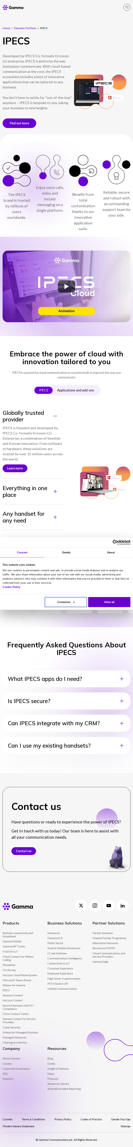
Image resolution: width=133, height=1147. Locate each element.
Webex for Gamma (14, 985)
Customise (63, 601)
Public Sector (55, 943)
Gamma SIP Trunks (14, 946)
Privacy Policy (62, 1119)
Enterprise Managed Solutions (20, 1032)
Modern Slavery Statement (18, 1126)
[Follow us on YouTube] (109, 906)
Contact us (24, 851)
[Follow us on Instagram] (95, 906)
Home (6, 28)
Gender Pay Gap (120, 1119)
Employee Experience (60, 973)
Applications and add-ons (75, 390)
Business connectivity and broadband (18, 934)
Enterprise (53, 933)
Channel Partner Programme (109, 938)
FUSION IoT (10, 951)
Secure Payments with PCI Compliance (18, 1007)
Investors (8, 1078)
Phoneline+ (9, 964)
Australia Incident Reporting (64, 1088)
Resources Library (58, 1083)
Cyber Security (11, 1027)
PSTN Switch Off (57, 983)
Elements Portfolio (25, 28)
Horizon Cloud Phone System (20, 975)
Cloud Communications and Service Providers (108, 955)
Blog (50, 1058)
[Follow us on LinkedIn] (123, 906)
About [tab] (111, 552)
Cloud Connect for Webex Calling (18, 958)
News (50, 1073)
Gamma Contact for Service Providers (19, 1020)
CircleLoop (9, 969)
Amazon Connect (13, 995)
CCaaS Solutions (57, 953)
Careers (7, 1063)
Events (51, 1063)
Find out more (19, 123)
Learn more (15, 468)
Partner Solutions (102, 933)
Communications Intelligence (64, 958)
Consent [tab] (22, 552)
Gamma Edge (100, 961)
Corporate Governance (16, 1068)
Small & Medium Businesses (63, 948)
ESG (5, 1073)
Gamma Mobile (12, 941)
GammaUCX (55, 938)
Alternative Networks (105, 943)
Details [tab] (66, 552)
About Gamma (11, 1058)
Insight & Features (58, 1068)
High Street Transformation (63, 978)
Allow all (109, 601)
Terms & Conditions (33, 1119)
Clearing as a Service (15, 1042)
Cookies (7, 1119)
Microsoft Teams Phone (17, 980)
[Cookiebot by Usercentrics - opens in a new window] (115, 542)
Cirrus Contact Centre (16, 1013)
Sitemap (125, 1126)
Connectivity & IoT (58, 963)
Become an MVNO (103, 948)
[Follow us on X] (81, 906)
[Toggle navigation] (126, 7)
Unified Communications (62, 988)
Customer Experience (60, 968)
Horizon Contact (13, 1000)
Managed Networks (15, 1037)
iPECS (6, 990)
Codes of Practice (91, 1119)
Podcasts (53, 1078)
